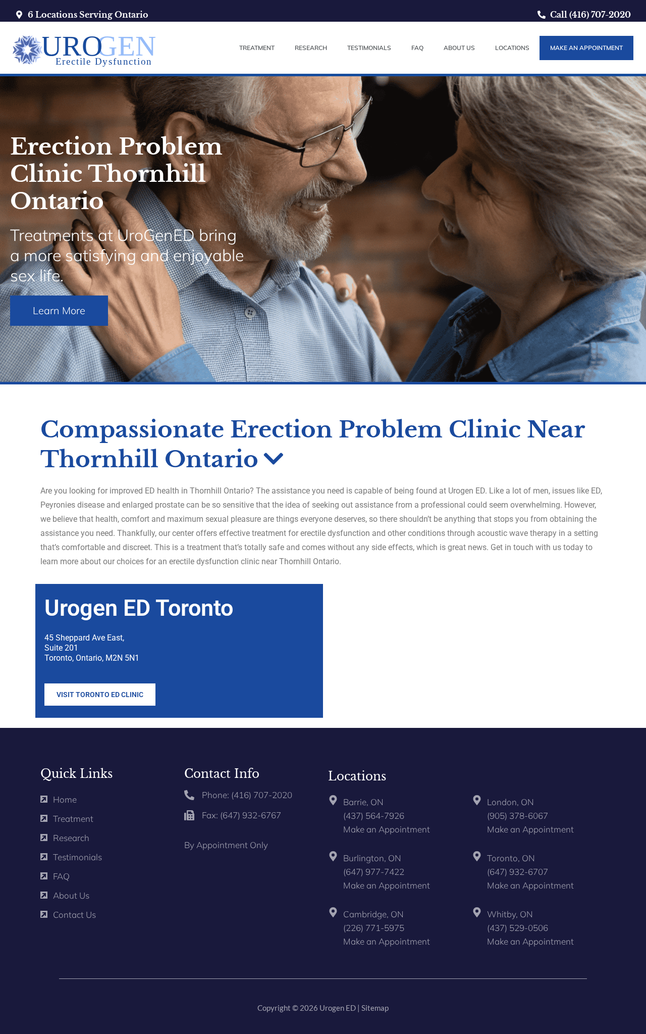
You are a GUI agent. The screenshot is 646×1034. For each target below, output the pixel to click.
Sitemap (375, 1007)
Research (311, 48)
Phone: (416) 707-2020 (247, 795)
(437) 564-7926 (373, 815)
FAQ (417, 48)
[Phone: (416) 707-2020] (189, 795)
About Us (459, 48)
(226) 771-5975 (373, 927)
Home (65, 799)
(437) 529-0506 (517, 927)
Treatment (257, 48)
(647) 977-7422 (373, 871)
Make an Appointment (386, 829)
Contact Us (74, 914)
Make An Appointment (586, 48)
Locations (512, 48)
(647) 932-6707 (517, 871)
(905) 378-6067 (517, 815)
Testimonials (369, 48)
